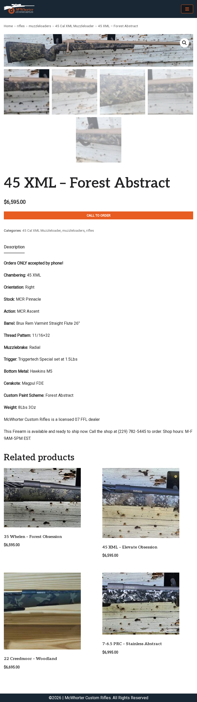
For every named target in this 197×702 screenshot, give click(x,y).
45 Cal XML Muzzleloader (74, 26)
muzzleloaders (40, 26)
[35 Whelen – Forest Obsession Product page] (49, 497)
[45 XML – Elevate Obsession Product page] (147, 503)
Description (14, 247)
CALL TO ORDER (99, 215)
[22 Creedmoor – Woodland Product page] (49, 611)
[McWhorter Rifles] (19, 9)
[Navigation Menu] (187, 9)
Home (8, 26)
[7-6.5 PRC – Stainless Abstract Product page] (147, 604)
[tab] (14, 247)
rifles (21, 26)
